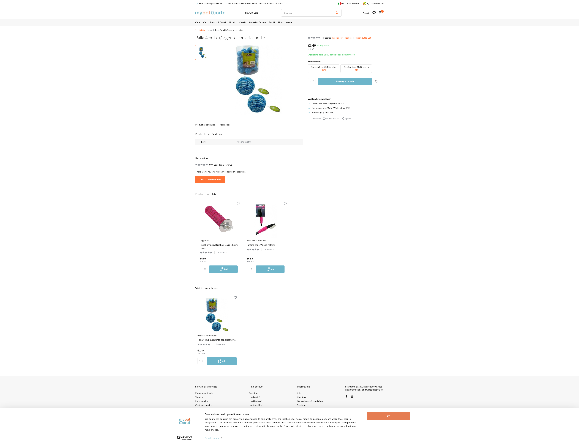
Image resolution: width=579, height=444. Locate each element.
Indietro (202, 30)
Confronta (316, 118)
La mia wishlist (255, 405)
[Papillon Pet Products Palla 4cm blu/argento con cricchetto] (217, 315)
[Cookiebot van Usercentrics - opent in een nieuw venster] (185, 438)
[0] (379, 13)
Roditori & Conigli (218, 22)
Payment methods (204, 393)
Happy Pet (204, 240)
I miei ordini (254, 397)
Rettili (272, 22)
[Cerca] (337, 12)
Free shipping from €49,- (323, 112)
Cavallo (242, 22)
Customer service (203, 405)
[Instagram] (352, 396)
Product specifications (206, 124)
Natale (289, 22)
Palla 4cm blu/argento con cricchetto (217, 339)
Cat (205, 22)
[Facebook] (346, 396)
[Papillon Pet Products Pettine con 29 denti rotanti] (266, 221)
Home (209, 30)
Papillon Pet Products (342, 37)
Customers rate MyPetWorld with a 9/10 (331, 108)
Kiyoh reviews (377, 3)
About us (301, 397)
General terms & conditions (310, 401)
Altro (280, 22)
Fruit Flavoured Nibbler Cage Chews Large (219, 246)
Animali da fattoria (257, 22)
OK (388, 416)
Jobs (299, 393)
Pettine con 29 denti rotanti (261, 244)
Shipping (199, 397)
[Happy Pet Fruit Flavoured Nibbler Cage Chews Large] (219, 221)
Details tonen (212, 438)
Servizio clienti (353, 3)
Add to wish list (333, 118)
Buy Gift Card (251, 12)
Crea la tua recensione (210, 179)
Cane (197, 22)
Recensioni (225, 124)
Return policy (201, 401)
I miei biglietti (255, 401)
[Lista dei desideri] (374, 12)
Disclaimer (302, 405)
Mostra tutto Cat (363, 37)
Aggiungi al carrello (345, 81)
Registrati (253, 393)
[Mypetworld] (210, 13)
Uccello (232, 22)
